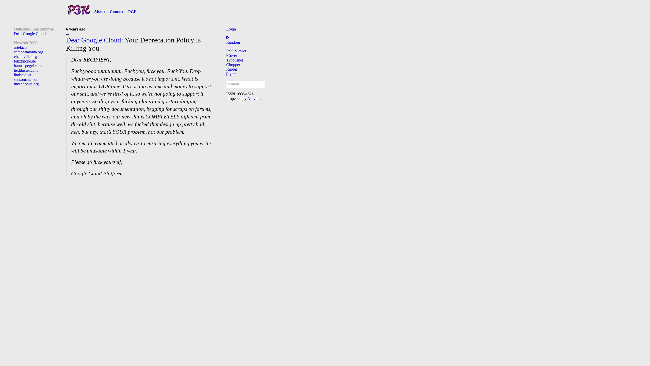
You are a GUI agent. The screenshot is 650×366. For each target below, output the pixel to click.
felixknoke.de (25, 61)
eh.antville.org (25, 56)
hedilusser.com (26, 70)
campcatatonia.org (28, 52)
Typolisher (234, 60)
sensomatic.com (26, 79)
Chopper (233, 65)
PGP (132, 12)
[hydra (231, 74)
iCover (231, 55)
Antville (253, 98)
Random (233, 42)
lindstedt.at (22, 75)
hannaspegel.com (28, 66)
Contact (116, 12)
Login (231, 29)
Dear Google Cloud (30, 34)
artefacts (20, 47)
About (99, 12)
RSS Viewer (236, 51)
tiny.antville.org (26, 84)
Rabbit (231, 69)
